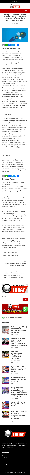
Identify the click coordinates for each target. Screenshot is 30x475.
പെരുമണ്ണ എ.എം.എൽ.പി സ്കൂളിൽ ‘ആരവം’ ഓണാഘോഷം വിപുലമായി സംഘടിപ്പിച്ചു (18, 356)
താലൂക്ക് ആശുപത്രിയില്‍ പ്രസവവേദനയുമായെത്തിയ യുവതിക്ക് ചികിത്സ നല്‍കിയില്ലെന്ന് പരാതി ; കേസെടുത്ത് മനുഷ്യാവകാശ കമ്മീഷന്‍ (14, 274)
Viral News (16, 472)
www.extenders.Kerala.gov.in (9, 140)
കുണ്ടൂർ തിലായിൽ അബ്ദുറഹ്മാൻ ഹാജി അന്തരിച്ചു (18, 379)
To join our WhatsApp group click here (13, 317)
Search (4, 296)
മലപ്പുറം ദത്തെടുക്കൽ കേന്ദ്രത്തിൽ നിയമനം (13, 225)
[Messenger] (15, 45)
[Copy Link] (3, 45)
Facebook (4, 458)
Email (3, 456)
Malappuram (11, 252)
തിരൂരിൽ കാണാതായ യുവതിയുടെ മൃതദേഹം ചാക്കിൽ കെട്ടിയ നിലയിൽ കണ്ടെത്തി (19, 415)
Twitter (4, 460)
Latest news (11, 255)
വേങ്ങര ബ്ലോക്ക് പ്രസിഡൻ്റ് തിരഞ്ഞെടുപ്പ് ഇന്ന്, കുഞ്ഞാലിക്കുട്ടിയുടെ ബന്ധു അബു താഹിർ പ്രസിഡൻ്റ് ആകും (19, 392)
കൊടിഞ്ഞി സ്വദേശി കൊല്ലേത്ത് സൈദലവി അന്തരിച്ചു (19, 404)
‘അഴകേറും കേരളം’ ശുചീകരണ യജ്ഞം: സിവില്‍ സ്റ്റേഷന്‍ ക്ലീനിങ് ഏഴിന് (15, 263)
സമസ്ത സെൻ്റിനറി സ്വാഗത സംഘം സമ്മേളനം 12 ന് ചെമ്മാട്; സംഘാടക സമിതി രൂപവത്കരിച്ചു (19, 342)
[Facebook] (9, 45)
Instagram (4, 462)
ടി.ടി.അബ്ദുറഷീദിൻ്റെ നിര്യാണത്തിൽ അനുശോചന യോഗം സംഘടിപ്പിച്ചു (19, 329)
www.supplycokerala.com (14, 138)
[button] (3, 11)
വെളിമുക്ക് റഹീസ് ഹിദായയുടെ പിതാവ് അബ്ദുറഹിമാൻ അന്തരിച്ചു (18, 369)
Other (15, 252)
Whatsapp (4, 464)
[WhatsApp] (6, 45)
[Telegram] (12, 45)
